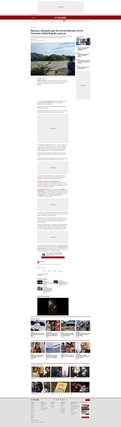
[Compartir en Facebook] (40, 78)
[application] (53, 306)
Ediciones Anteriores (85, 417)
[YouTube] (60, 399)
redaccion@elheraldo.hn (42, 267)
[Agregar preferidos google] (45, 78)
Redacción (34, 39)
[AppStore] (66, 399)
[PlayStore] (64, 399)
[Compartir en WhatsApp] (38, 78)
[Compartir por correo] (41, 78)
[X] (56, 399)
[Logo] (60, 17)
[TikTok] (62, 399)
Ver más (38, 266)
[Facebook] (54, 399)
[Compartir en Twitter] (43, 78)
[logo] (35, 399)
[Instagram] (58, 399)
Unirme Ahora (54, 257)
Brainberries (41, 380)
